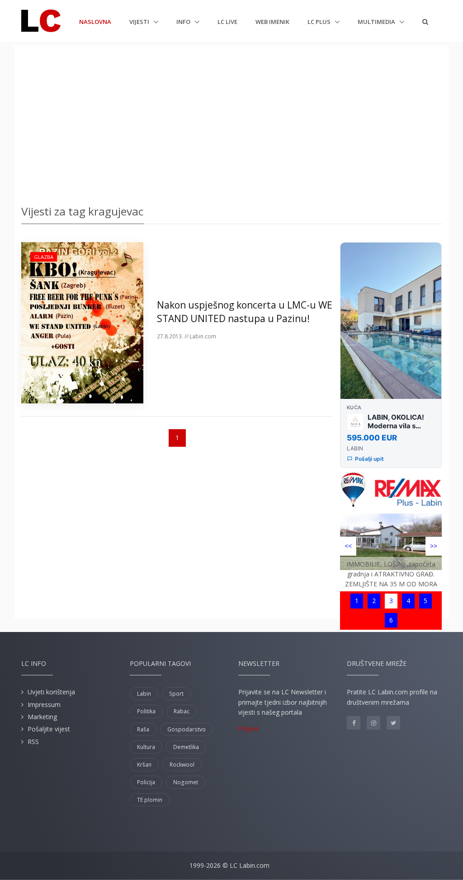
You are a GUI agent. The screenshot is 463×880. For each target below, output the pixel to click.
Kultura (146, 747)
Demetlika (186, 747)
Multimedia (377, 22)
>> (433, 546)
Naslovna (95, 21)
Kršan (144, 764)
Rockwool (182, 764)
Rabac (181, 711)
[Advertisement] (231, 122)
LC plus (319, 22)
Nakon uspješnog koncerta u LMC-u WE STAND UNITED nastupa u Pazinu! (244, 311)
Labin (144, 693)
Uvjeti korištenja (51, 692)
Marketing (42, 716)
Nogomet (185, 782)
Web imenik (272, 22)
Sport (176, 693)
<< (348, 546)
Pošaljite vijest (49, 729)
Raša (143, 729)
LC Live (227, 22)
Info (184, 22)
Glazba (43, 256)
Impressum (44, 704)
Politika (146, 711)
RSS (33, 741)
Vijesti (140, 22)
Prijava (248, 728)
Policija (146, 782)
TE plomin (149, 800)
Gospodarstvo (186, 729)
